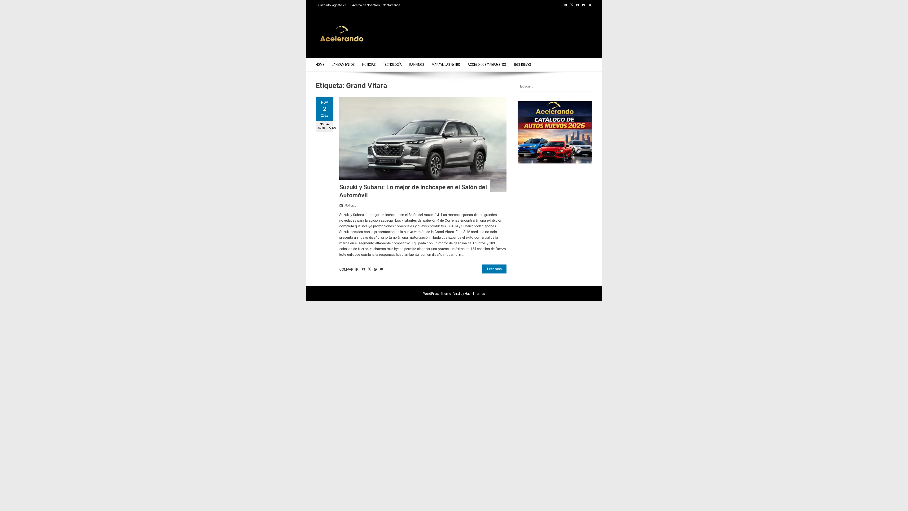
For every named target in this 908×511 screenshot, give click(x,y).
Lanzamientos (343, 64)
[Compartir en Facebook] (364, 269)
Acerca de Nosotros (366, 5)
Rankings (416, 64)
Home (320, 64)
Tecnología (392, 64)
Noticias (369, 64)
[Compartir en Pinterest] (375, 269)
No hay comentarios (325, 126)
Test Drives (522, 64)
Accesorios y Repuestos (487, 64)
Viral (456, 293)
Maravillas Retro (446, 64)
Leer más (494, 269)
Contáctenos (391, 5)
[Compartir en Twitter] (369, 269)
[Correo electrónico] (381, 269)
